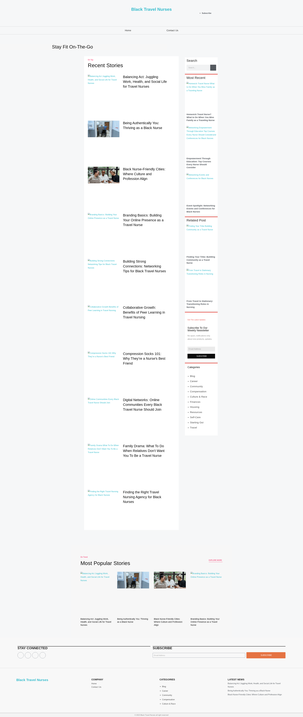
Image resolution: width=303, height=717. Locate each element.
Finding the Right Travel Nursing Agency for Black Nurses (142, 497)
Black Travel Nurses (151, 9)
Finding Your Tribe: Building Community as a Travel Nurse (201, 260)
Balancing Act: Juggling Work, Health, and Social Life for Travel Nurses (145, 81)
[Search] (213, 68)
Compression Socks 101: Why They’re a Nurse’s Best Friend (144, 358)
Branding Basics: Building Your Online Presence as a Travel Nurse (143, 220)
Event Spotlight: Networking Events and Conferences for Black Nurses (201, 209)
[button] (279, 13)
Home (128, 30)
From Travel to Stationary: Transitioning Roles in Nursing (200, 304)
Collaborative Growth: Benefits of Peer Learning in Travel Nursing (144, 312)
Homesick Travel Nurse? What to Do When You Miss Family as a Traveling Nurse (201, 117)
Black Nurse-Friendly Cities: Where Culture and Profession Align (144, 174)
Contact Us (172, 30)
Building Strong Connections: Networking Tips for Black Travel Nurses (144, 266)
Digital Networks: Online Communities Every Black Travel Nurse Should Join (142, 404)
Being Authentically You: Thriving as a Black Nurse (249, 691)
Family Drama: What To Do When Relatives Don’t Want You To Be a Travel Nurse (144, 450)
